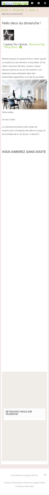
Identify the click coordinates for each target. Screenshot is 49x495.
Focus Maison (16, 475)
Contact (7, 483)
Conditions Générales (24, 486)
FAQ (42, 483)
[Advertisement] (24, 263)
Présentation (17, 483)
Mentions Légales (31, 483)
